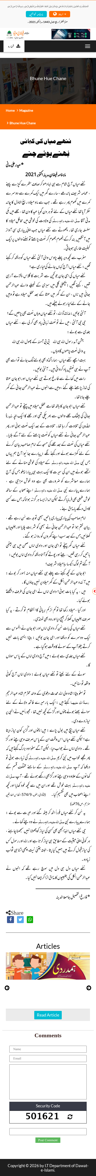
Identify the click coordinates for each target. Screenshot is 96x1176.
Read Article (48, 1014)
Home (10, 110)
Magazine (26, 110)
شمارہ (11, 46)
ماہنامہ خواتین (36, 14)
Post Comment (48, 1140)
